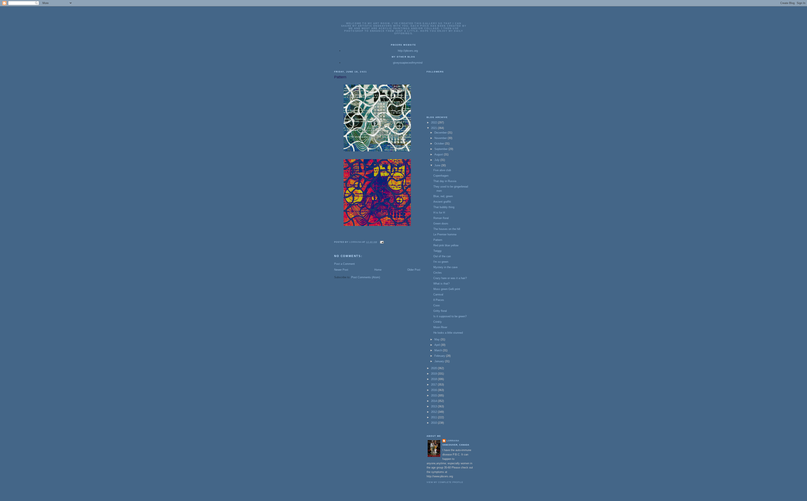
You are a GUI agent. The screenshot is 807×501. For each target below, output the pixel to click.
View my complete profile (445, 482)
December (441, 132)
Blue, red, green (443, 196)
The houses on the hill (446, 229)
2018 (434, 379)
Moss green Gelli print (446, 289)
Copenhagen (440, 175)
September (441, 149)
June (437, 165)
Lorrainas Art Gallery (403, 17)
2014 (434, 401)
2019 (434, 373)
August (439, 154)
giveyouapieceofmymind (407, 62)
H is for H (439, 212)
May (437, 339)
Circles (437, 272)
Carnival (438, 294)
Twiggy (437, 250)
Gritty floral (440, 310)
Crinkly (437, 321)
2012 (434, 411)
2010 (434, 422)
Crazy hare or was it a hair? (450, 278)
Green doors (440, 223)
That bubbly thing (443, 207)
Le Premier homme (444, 234)
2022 (434, 122)
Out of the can (442, 256)
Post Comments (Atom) (365, 277)
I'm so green (440, 261)
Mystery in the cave (445, 267)
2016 (434, 390)
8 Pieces (438, 300)
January (439, 361)
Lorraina (453, 440)
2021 (434, 128)
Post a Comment (344, 263)
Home (377, 269)
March (438, 350)
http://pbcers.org (408, 50)
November (441, 138)
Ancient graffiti (442, 201)
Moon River (440, 327)
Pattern (437, 239)
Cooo (436, 305)
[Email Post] (381, 242)
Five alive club (442, 170)
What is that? (441, 283)
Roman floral (441, 218)
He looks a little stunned (448, 332)
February (440, 355)
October (439, 143)
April (437, 344)
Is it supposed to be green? (450, 316)
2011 (434, 417)
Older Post (413, 269)
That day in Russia (444, 181)
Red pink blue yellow (445, 245)
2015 (434, 395)
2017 (434, 384)
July (437, 159)
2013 (434, 406)
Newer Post (341, 269)
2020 (434, 368)
